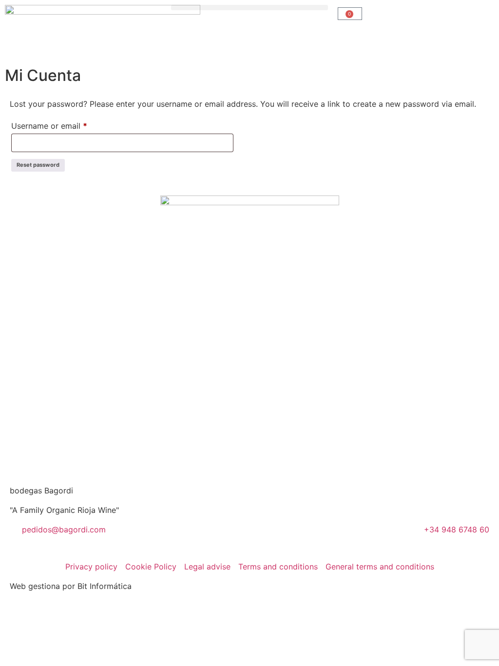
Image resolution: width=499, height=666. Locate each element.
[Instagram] (185, 536)
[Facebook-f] (212, 536)
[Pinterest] (265, 536)
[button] (249, 7)
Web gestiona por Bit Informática (71, 586)
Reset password (38, 164)
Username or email (65, 124)
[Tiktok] (292, 536)
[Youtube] (239, 536)
